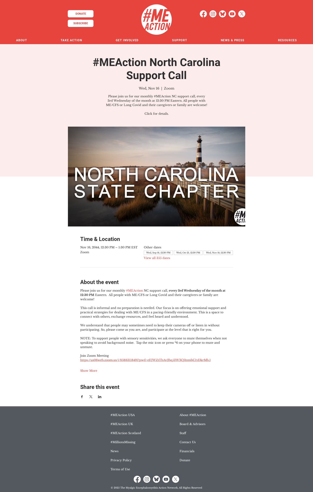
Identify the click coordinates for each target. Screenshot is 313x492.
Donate (185, 460)
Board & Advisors (192, 424)
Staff (183, 433)
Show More (88, 370)
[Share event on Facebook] (82, 396)
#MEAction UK (121, 424)
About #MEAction (193, 415)
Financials (187, 451)
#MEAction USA (122, 415)
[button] (21, 40)
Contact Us (188, 442)
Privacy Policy (121, 460)
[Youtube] (232, 13)
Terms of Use (120, 469)
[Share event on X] (91, 396)
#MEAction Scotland (125, 433)
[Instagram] (212, 13)
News (114, 451)
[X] (241, 13)
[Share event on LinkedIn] (99, 396)
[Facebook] (203, 13)
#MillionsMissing (122, 442)
